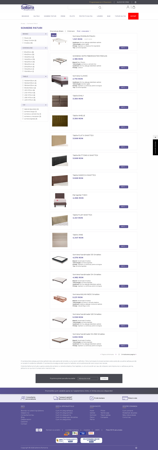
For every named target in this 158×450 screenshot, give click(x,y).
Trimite (104, 378)
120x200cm (29, 57)
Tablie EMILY (78, 96)
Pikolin (27, 38)
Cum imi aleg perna (63, 415)
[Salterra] (28, 7)
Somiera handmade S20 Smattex (87, 314)
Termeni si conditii (53, 430)
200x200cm (29, 66)
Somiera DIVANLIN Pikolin (84, 36)
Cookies (87, 430)
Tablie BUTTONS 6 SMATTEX (85, 155)
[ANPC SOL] (91, 440)
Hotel (92, 411)
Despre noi (25, 413)
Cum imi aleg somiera (64, 413)
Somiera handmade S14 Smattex (87, 274)
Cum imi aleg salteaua (64, 411)
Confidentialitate (72, 430)
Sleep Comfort (30, 40)
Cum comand (128, 411)
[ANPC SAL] (67, 440)
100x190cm (29, 71)
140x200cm (29, 59)
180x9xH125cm (30, 85)
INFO (123, 48)
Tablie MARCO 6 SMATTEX (84, 175)
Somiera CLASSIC (80, 76)
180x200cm (29, 64)
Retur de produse (129, 415)
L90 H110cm (29, 90)
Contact (24, 424)
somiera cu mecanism (32, 116)
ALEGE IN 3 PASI (123, 2)
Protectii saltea (85, 16)
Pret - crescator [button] (83, 31)
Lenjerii (100, 16)
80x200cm (29, 52)
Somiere (93, 415)
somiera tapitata (30, 119)
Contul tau (127, 417)
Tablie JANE (78, 235)
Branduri (25, 16)
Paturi (92, 417)
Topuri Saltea (120, 16)
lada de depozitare (31, 109)
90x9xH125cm (30, 88)
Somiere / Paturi (50, 16)
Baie (108, 16)
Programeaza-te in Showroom (100, 2)
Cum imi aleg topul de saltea (67, 417)
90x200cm (29, 54)
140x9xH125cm (30, 80)
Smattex (28, 43)
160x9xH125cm (30, 83)
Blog (23, 417)
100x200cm (29, 69)
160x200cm (29, 62)
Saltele (36, 16)
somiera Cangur (30, 111)
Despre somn (26, 419)
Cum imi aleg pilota (63, 419)
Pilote (72, 16)
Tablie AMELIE (79, 115)
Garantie (24, 422)
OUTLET (133, 16)
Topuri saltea (105, 415)
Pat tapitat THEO (80, 195)
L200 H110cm (29, 100)
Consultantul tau (27, 415)
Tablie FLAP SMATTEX (82, 215)
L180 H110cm (29, 97)
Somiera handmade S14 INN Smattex (89, 334)
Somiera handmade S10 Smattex (87, 254)
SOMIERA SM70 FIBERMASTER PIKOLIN (90, 56)
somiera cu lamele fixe (32, 114)
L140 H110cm (29, 93)
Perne (63, 16)
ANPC (97, 430)
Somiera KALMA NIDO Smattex (86, 294)
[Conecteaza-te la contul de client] (127, 7)
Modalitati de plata (130, 413)
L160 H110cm (29, 95)
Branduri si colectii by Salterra (32, 411)
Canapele (104, 417)
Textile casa (105, 413)
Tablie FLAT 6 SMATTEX (83, 135)
